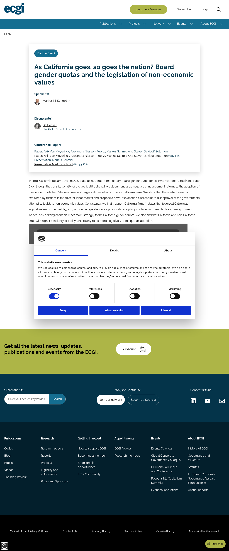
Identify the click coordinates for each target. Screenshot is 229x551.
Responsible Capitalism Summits (166, 481)
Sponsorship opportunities (86, 465)
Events (181, 23)
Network (158, 23)
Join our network (111, 399)
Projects (134, 23)
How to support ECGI (92, 448)
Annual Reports (198, 490)
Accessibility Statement (204, 531)
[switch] (94, 296)
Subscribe (184, 9)
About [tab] (168, 250)
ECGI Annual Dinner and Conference (164, 469)
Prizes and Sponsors (54, 481)
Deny (63, 310)
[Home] (14, 9)
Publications (108, 23)
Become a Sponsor (143, 399)
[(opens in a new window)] (193, 401)
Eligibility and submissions (49, 472)
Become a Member (148, 9)
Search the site (14, 390)
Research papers (52, 448)
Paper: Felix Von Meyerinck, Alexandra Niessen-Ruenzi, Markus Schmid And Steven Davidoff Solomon (101, 155)
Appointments (124, 438)
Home (7, 33)
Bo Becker (50, 125)
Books (8, 462)
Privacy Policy (101, 531)
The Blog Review (15, 477)
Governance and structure (199, 458)
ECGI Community (89, 474)
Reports (46, 455)
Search (218, 9)
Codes (8, 448)
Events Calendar (162, 448)
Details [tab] (114, 250)
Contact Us (70, 531)
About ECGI (208, 23)
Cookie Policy (165, 531)
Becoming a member (92, 455)
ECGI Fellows (123, 448)
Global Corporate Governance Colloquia (166, 458)
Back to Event (46, 53)
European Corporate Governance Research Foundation (202, 479)
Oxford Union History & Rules (29, 531)
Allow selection (114, 310)
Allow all (166, 310)
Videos (8, 470)
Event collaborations (164, 490)
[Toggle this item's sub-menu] (121, 24)
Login (205, 9)
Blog (7, 455)
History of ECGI (198, 448)
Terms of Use (133, 531)
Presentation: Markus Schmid (53, 164)
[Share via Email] (222, 401)
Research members (127, 455)
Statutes (193, 467)
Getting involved (89, 438)
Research (47, 438)
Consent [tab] (60, 250)
